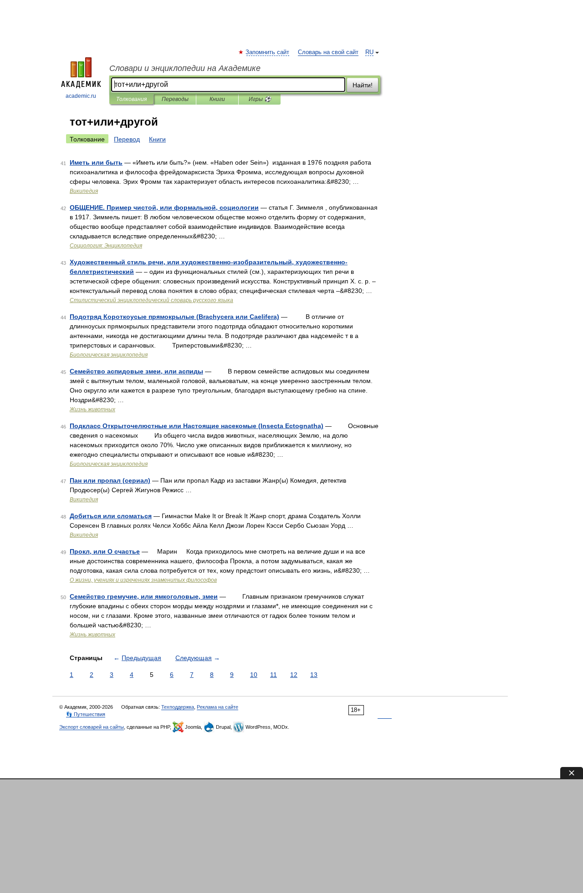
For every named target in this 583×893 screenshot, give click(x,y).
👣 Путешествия (85, 714)
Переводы (175, 99)
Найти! (363, 85)
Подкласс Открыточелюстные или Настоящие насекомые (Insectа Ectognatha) (196, 425)
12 (293, 674)
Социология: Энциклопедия (106, 245)
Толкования (131, 99)
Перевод (127, 139)
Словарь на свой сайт (328, 52)
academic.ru (81, 96)
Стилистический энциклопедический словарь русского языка (151, 300)
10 (253, 674)
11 (273, 674)
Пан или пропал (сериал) (110, 480)
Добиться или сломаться (111, 516)
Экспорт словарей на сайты (91, 727)
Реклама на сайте (217, 707)
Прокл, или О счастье (105, 551)
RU (369, 52)
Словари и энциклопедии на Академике (185, 68)
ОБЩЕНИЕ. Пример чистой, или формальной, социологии (164, 207)
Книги (217, 99)
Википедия (84, 191)
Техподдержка (177, 707)
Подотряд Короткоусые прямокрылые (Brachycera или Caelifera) (174, 316)
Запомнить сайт (267, 52)
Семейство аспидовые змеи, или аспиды (136, 371)
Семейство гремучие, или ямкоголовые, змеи (144, 596)
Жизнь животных (92, 409)
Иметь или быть (96, 162)
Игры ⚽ (260, 99)
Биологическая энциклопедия (109, 355)
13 (313, 674)
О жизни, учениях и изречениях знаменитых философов (143, 580)
